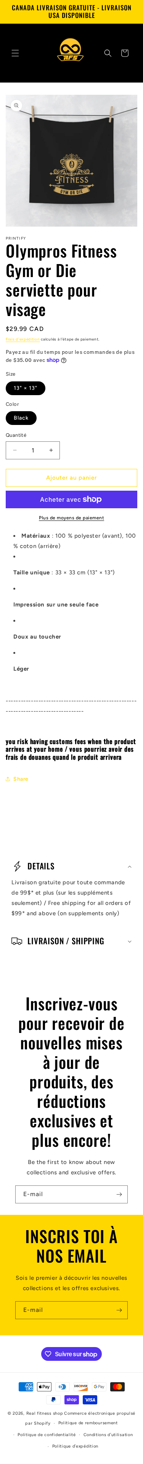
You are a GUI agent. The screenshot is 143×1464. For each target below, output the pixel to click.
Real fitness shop (44, 1413)
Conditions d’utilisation (108, 1434)
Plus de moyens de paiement (71, 517)
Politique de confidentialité (47, 1434)
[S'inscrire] (119, 1194)
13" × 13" (25, 388)
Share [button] (21, 779)
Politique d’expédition (75, 1446)
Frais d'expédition (23, 339)
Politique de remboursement (88, 1422)
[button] (15, 53)
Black (21, 418)
